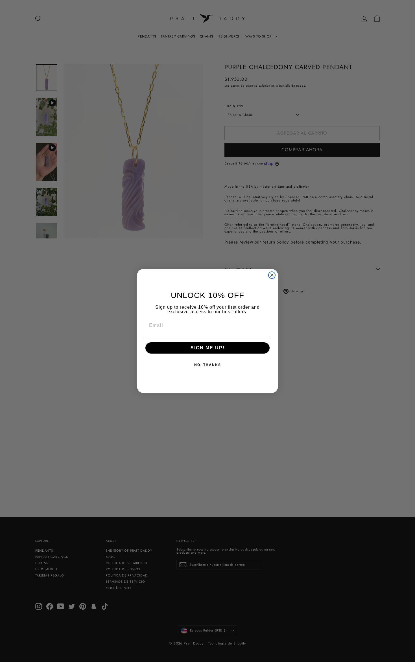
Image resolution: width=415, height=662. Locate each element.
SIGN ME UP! (208, 347)
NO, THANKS (207, 365)
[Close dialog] (271, 275)
